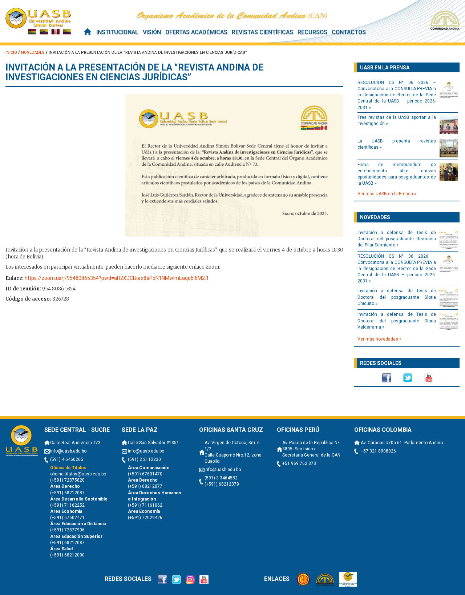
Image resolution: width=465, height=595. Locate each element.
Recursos (312, 32)
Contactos (349, 32)
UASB (38, 21)
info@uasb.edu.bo (68, 451)
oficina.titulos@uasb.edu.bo (78, 474)
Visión (152, 32)
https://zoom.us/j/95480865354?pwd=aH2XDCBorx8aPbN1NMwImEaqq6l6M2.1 (117, 278)
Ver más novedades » (379, 339)
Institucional (117, 32)
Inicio (87, 31)
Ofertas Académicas (196, 32)
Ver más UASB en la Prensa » (386, 193)
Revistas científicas (262, 32)
